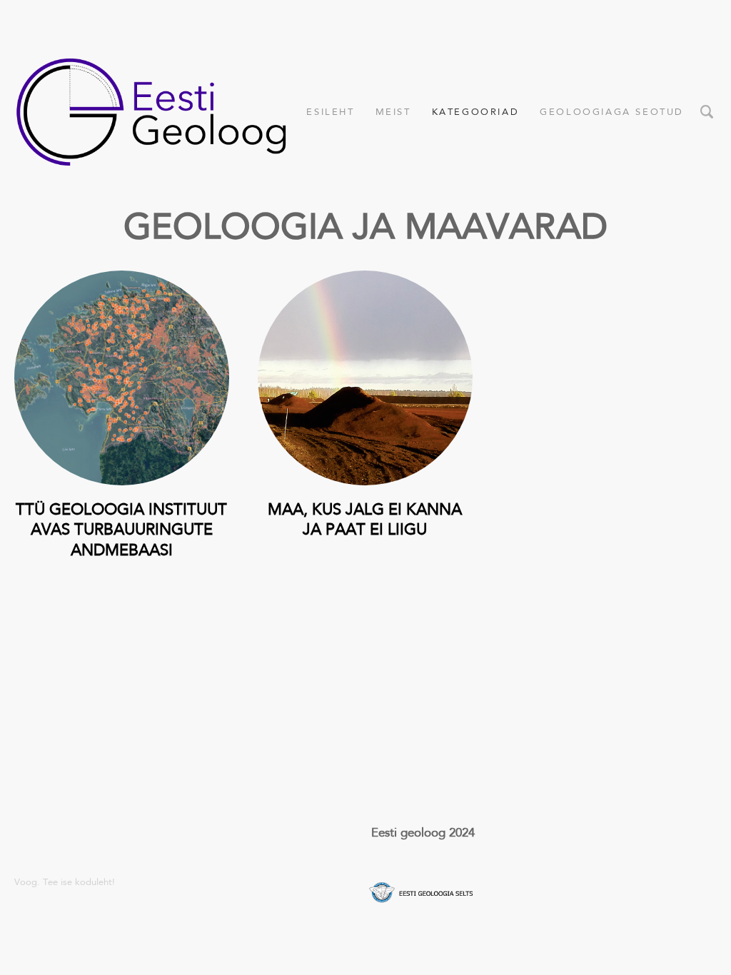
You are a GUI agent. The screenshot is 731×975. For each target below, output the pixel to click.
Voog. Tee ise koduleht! (64, 882)
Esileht (330, 111)
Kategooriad (476, 111)
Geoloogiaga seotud (612, 111)
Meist (393, 111)
